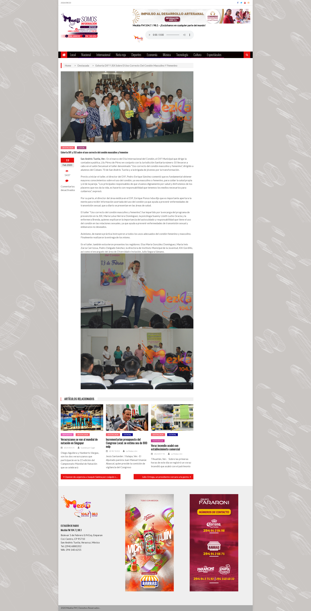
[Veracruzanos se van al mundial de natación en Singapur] (82, 417)
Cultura (197, 54)
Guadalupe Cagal (88, 447)
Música (167, 54)
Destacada (67, 147)
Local (73, 54)
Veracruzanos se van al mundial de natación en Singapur (79, 441)
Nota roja (121, 54)
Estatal (127, 434)
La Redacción (131, 451)
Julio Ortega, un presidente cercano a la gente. (165, 476)
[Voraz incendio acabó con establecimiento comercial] (172, 417)
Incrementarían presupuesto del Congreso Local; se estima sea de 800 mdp (126, 443)
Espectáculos (214, 54)
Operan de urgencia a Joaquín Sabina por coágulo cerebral (93, 476)
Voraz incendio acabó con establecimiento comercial (165, 447)
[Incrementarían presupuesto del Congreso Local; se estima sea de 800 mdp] (127, 417)
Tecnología (182, 54)
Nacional (86, 54)
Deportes (136, 54)
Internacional (103, 54)
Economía (152, 54)
